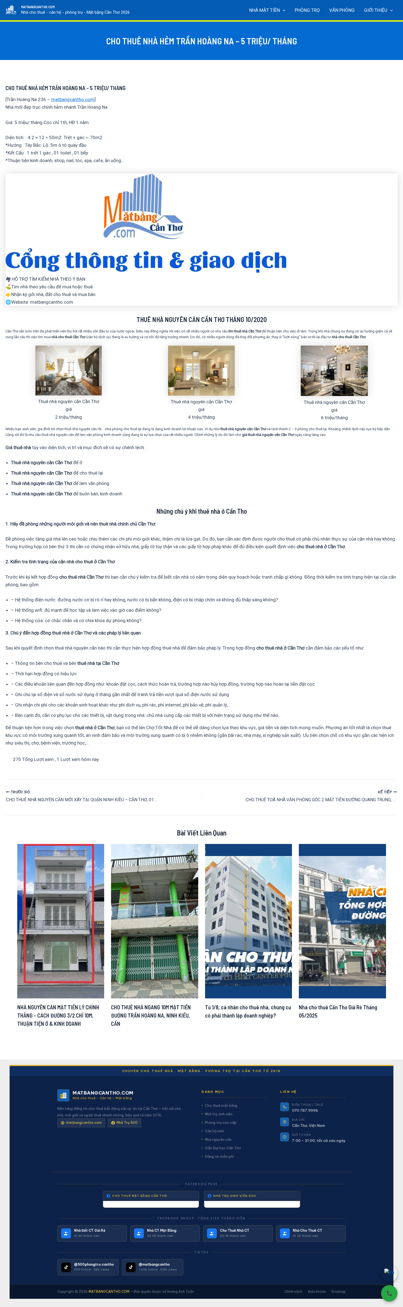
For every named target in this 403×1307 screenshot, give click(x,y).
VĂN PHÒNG (342, 10)
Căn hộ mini (214, 1131)
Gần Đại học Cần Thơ (223, 1148)
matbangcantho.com (72, 99)
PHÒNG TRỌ (307, 10)
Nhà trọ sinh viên (218, 1114)
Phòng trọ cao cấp (221, 1122)
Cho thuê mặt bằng (221, 1105)
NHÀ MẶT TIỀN (264, 10)
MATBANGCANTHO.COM (38, 7)
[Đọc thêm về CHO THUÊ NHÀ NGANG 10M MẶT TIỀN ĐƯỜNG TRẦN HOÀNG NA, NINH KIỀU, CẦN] (154, 920)
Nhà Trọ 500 (127, 1123)
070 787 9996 (305, 1110)
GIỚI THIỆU (375, 10)
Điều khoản (317, 1291)
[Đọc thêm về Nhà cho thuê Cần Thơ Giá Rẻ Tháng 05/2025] (342, 920)
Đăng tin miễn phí (219, 1156)
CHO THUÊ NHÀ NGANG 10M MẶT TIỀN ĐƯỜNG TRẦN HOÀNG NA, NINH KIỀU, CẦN (151, 1015)
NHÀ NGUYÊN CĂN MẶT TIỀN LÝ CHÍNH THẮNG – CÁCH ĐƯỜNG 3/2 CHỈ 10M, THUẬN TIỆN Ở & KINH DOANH (58, 1015)
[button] (282, 10)
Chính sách (293, 1291)
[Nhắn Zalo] (389, 1273)
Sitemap (338, 1291)
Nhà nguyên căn (218, 1139)
